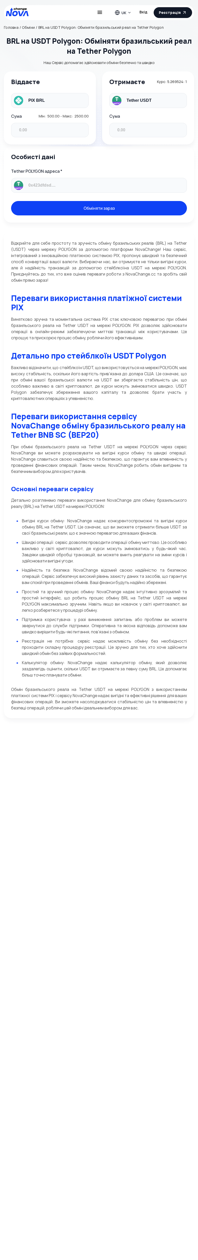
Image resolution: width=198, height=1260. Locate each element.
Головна (11, 27)
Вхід (143, 12)
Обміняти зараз (99, 208)
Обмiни (28, 27)
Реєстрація (170, 12)
